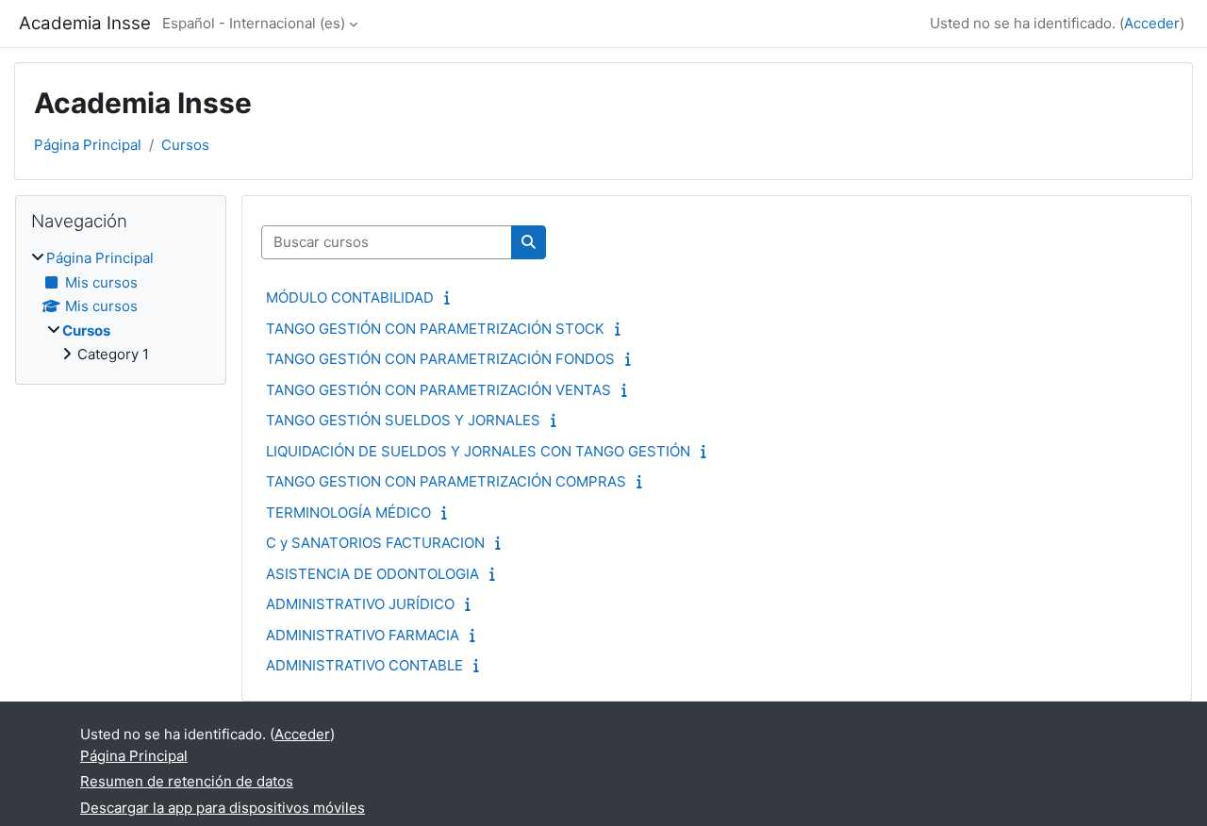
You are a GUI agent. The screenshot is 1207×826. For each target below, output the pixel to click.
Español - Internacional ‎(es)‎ (253, 23)
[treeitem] (120, 307)
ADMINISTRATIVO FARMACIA (362, 635)
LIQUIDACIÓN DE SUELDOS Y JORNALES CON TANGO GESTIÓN (478, 451)
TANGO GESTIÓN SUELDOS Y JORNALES (403, 420)
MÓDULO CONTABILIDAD (350, 297)
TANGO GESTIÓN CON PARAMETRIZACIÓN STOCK (435, 329)
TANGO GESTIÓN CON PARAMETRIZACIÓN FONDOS (440, 359)
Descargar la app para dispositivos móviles (222, 808)
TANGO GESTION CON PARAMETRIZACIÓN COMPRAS (446, 481)
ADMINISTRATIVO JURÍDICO (360, 604)
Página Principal (87, 145)
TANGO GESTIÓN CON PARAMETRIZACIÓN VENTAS (438, 390)
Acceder (1152, 23)
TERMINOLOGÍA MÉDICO (348, 512)
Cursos (185, 145)
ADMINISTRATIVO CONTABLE (364, 665)
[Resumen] (451, 297)
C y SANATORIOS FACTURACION (375, 543)
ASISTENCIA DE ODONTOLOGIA (372, 574)
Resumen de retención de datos (186, 781)
